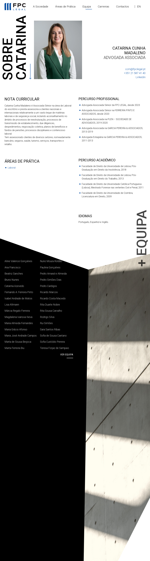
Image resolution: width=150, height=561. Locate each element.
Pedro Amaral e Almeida (53, 273)
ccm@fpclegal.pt (135, 69)
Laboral (12, 167)
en (139, 6)
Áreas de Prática (65, 6)
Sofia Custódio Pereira (52, 341)
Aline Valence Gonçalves (18, 261)
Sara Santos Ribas (50, 329)
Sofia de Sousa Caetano (53, 335)
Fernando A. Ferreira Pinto (19, 292)
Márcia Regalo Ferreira (17, 310)
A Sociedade (40, 6)
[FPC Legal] (15, 6)
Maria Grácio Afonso (16, 329)
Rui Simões (46, 323)
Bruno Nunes (12, 279)
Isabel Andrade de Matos (18, 298)
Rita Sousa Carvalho (51, 310)
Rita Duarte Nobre (50, 304)
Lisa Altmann (12, 304)
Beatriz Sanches (14, 273)
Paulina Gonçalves (50, 267)
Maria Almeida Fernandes (19, 323)
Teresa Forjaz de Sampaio (54, 348)
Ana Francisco (13, 267)
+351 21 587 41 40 (134, 73)
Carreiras (103, 6)
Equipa (86, 6)
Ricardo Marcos (49, 292)
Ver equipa (66, 354)
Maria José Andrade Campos (21, 335)
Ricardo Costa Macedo (53, 298)
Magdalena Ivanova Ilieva (18, 317)
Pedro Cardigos (48, 286)
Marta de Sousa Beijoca (18, 341)
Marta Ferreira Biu (14, 348)
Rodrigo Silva (47, 317)
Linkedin (140, 77)
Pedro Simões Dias (50, 279)
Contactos (122, 6)
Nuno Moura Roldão (51, 261)
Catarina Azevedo (14, 286)
